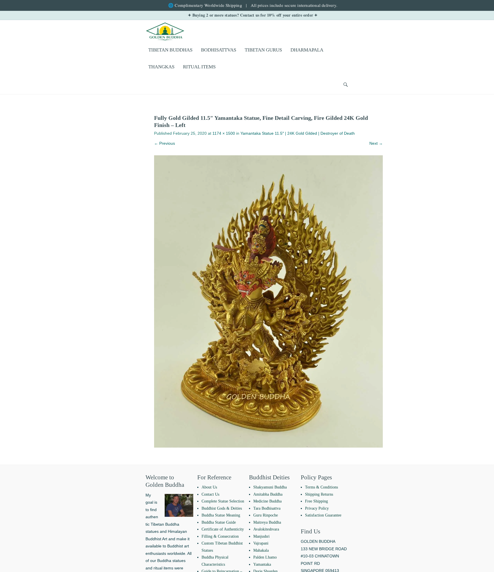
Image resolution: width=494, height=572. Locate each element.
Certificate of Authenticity (223, 529)
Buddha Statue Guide (219, 522)
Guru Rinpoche (265, 515)
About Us (209, 487)
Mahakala (261, 550)
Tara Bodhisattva (266, 508)
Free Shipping (316, 501)
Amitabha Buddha (267, 494)
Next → (376, 143)
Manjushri (261, 536)
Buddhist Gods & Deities (222, 508)
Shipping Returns (319, 494)
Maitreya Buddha (267, 522)
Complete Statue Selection (223, 501)
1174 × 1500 (223, 133)
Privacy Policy (317, 508)
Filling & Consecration (220, 536)
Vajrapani (260, 543)
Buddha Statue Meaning (221, 515)
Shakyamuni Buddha (270, 487)
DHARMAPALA (306, 50)
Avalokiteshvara (266, 529)
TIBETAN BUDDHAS (170, 50)
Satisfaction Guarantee (323, 515)
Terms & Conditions (321, 487)
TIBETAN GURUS (263, 50)
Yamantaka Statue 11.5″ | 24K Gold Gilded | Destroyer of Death (297, 133)
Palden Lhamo (265, 557)
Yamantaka (262, 564)
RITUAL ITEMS (199, 66)
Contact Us (210, 494)
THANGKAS (161, 66)
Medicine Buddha (267, 501)
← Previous (164, 143)
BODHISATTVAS (218, 50)
